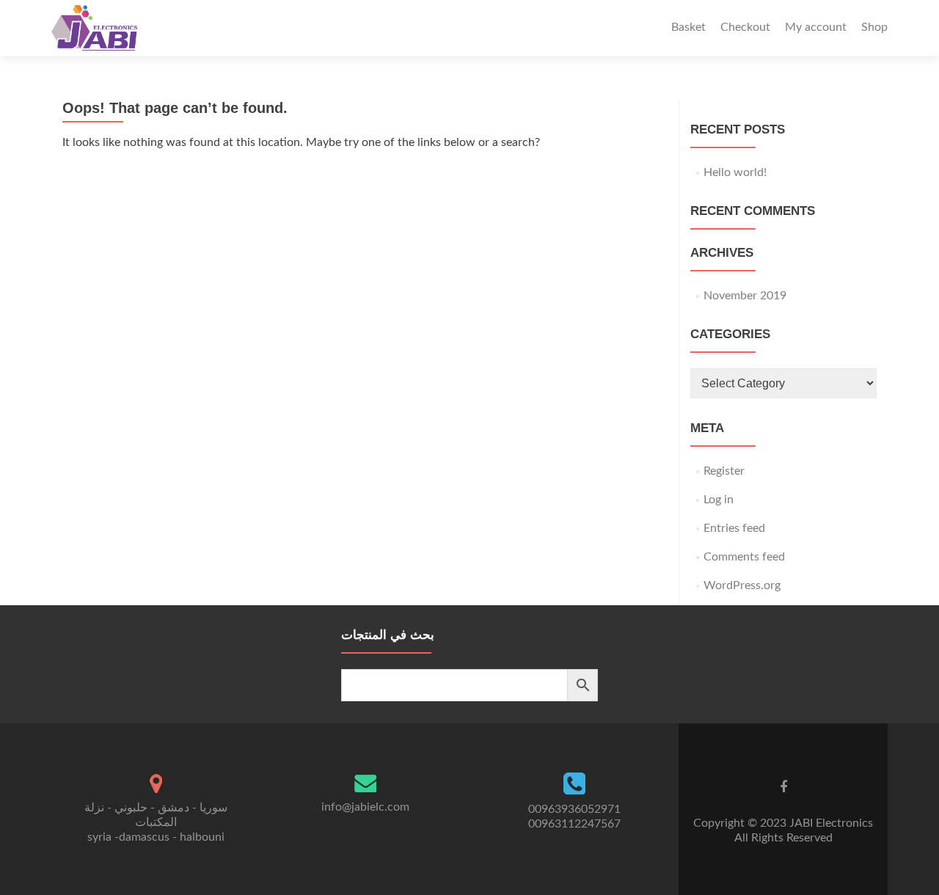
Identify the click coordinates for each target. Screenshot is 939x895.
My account (816, 27)
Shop (874, 27)
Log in (719, 499)
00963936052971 (574, 809)
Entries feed (734, 528)
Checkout (745, 27)
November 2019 (745, 296)
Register (724, 471)
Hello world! (735, 172)
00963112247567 (574, 824)
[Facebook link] (783, 787)
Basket (688, 27)
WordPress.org (742, 585)
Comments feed (744, 557)
